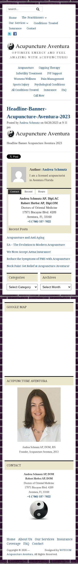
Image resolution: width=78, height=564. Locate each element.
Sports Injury (21, 84)
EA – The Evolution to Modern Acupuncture (36, 244)
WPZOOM (65, 550)
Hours (41, 191)
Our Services (17, 23)
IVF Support (54, 73)
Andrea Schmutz (29, 122)
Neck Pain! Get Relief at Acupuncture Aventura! (38, 266)
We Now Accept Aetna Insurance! (29, 252)
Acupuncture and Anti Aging (25, 237)
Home (12, 17)
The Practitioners (33, 17)
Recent (28, 191)
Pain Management (52, 78)
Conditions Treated (46, 23)
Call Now (39, 95)
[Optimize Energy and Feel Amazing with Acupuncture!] (39, 46)
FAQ (64, 90)
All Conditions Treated (25, 90)
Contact (31, 28)
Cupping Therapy (49, 67)
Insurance (15, 28)
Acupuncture (26, 67)
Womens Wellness (25, 78)
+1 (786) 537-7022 (39, 221)
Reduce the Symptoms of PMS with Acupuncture (38, 258)
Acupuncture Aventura (20, 554)
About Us (25, 539)
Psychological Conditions (49, 84)
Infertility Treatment (29, 73)
